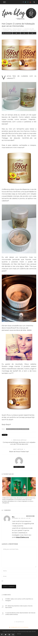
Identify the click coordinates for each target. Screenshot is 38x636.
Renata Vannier (17, 29)
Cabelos (19, 30)
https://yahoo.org (22, 537)
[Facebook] (23, 2)
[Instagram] (28, 2)
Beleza (5, 29)
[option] (19, 490)
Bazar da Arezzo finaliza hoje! (19, 451)
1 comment (6, 30)
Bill (13, 516)
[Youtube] (30, 2)
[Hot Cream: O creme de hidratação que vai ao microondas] (19, 55)
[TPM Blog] (19, 12)
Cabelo (9, 29)
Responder (30, 516)
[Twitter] (25, 2)
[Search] (34, 2)
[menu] (4, 2)
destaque (25, 30)
